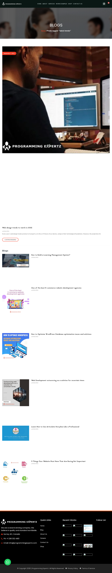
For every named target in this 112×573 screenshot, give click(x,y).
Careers (43, 538)
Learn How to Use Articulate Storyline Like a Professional (55, 427)
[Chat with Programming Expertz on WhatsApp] (7, 562)
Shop (70, 4)
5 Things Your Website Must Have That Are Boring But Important (58, 461)
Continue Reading (10, 239)
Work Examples (61, 4)
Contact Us (77, 4)
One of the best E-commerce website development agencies (56, 288)
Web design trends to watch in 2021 (17, 228)
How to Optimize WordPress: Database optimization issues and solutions (61, 334)
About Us (43, 534)
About (44, 4)
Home (39, 4)
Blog (41, 530)
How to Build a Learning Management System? (50, 255)
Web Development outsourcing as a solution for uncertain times (57, 380)
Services (51, 4)
